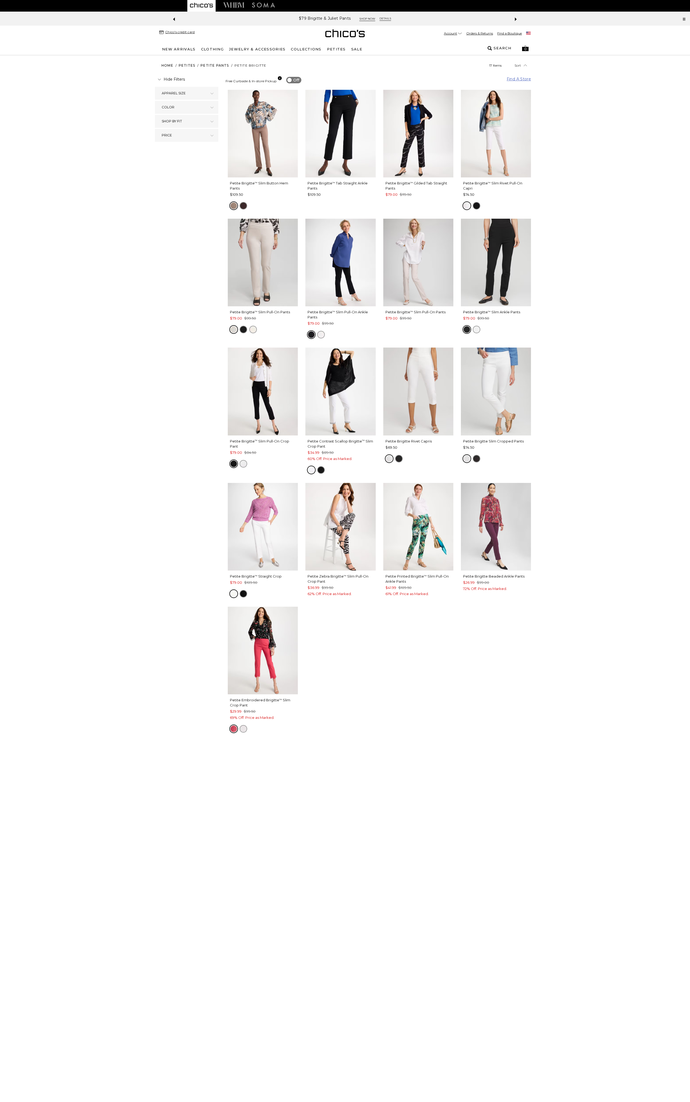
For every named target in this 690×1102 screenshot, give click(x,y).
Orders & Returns (479, 33)
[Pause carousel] (684, 19)
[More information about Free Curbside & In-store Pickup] (280, 78)
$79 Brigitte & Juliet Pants (325, 18)
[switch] (293, 80)
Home (167, 65)
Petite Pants (215, 65)
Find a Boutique (509, 33)
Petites (187, 65)
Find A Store (519, 79)
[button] (525, 48)
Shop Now (367, 18)
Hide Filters (174, 79)
